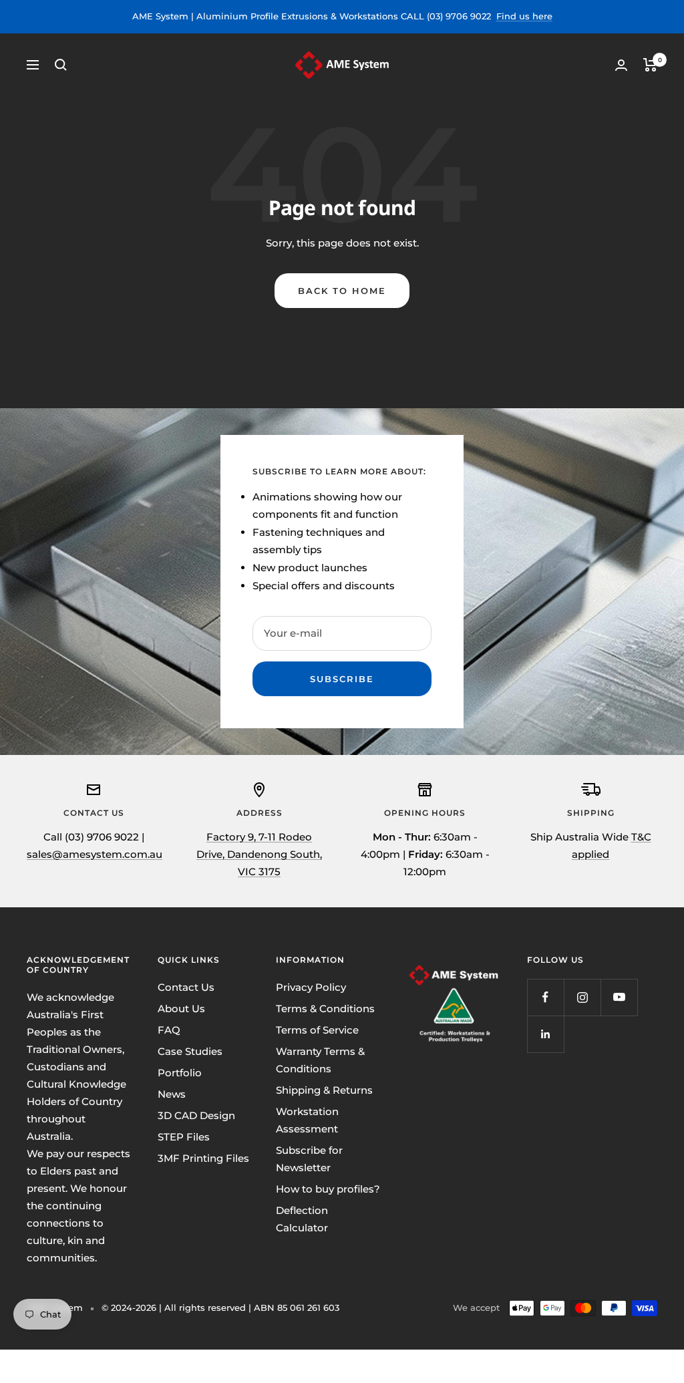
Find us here (524, 16)
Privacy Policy (311, 987)
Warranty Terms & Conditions (320, 1060)
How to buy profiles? (328, 1189)
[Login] (621, 65)
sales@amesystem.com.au (94, 854)
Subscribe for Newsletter (309, 1159)
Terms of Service (317, 1030)
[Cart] (650, 64)
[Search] (61, 65)
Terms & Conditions (325, 1008)
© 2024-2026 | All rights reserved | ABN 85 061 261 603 (220, 1307)
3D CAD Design (196, 1115)
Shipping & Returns (324, 1090)
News (172, 1094)
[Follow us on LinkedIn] (545, 1034)
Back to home (342, 290)
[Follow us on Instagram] (582, 997)
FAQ (169, 1030)
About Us (181, 1008)
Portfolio (180, 1072)
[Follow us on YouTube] (619, 997)
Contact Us (186, 987)
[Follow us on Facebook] (545, 997)
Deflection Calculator (302, 1219)
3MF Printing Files (203, 1158)
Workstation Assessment (307, 1120)
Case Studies (190, 1051)
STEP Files (184, 1136)
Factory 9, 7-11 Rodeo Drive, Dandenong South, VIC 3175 (259, 854)
